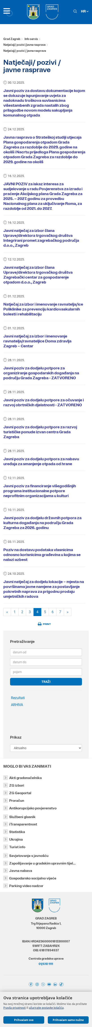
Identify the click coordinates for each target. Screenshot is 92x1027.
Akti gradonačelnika (25, 778)
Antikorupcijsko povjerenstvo (32, 808)
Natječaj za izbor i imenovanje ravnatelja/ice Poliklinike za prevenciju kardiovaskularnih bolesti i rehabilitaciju (43, 309)
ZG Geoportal (20, 793)
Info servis (31, 39)
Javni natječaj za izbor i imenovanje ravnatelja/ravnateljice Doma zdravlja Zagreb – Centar (37, 341)
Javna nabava (20, 871)
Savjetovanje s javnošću (28, 856)
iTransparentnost (23, 824)
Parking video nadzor (26, 886)
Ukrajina (16, 839)
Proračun (16, 800)
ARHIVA (17, 705)
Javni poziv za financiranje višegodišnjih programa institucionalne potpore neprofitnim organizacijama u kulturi (39, 491)
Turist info (17, 847)
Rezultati (18, 698)
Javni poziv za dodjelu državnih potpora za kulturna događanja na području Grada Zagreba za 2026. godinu (42, 523)
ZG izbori (16, 785)
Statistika (17, 832)
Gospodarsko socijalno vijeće (32, 878)
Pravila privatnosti (14, 1008)
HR (83, 11)
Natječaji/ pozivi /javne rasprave (24, 44)
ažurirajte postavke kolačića (46, 1008)
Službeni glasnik (22, 817)
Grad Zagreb (11, 39)
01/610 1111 (46, 964)
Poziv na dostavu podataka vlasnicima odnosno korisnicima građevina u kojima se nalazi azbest (42, 555)
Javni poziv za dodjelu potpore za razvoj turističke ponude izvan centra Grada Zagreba (40, 432)
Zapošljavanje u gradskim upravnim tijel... (42, 863)
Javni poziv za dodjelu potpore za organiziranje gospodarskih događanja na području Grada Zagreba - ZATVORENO (41, 373)
